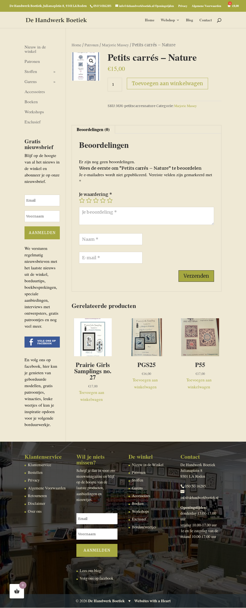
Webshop (168, 20)
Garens (31, 81)
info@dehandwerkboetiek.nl (199, 497)
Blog (189, 20)
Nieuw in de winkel (35, 49)
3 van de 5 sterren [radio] (96, 200)
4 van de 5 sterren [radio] (103, 200)
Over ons (35, 511)
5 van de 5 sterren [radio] (110, 200)
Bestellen (35, 472)
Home (149, 20)
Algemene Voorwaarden (206, 6)
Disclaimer (36, 503)
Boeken (31, 101)
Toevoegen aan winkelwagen (167, 83)
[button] (91, 61)
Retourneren (37, 495)
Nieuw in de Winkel (148, 464)
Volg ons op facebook (96, 578)
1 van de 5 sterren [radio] (82, 200)
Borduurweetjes (144, 527)
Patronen (91, 45)
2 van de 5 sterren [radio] (89, 200)
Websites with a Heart (152, 601)
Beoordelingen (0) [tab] (93, 129)
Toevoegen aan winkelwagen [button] (91, 396)
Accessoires (35, 91)
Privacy (182, 6)
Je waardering (95, 194)
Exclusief (33, 122)
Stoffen (31, 71)
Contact (205, 20)
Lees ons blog (90, 570)
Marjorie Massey (115, 45)
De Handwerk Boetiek (106, 601)
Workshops (34, 111)
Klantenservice (39, 464)
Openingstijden (164, 6)
